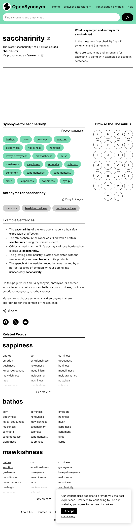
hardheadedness (66, 208)
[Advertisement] (68, 95)
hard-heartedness (36, 208)
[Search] (127, 17)
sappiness (33, 164)
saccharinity (38, 426)
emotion (62, 139)
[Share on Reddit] (26, 322)
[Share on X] (16, 322)
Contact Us (44, 512)
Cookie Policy (68, 516)
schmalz (73, 164)
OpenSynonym (28, 6)
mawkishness (44, 156)
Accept (69, 511)
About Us (27, 512)
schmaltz (53, 164)
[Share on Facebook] (6, 322)
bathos (10, 139)
